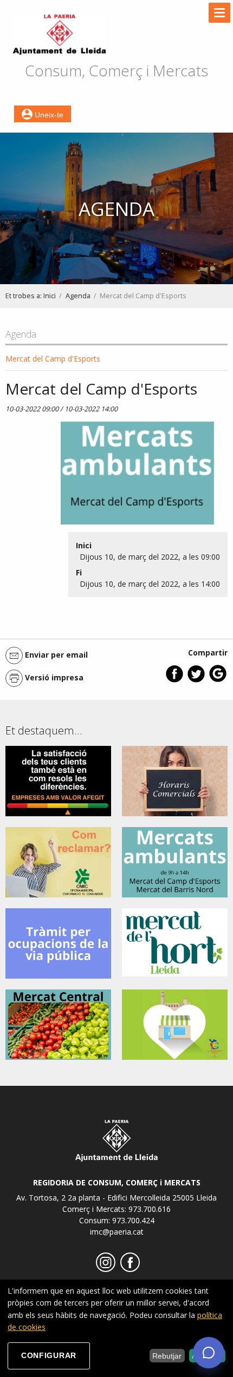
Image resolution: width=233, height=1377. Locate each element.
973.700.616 (149, 1209)
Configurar (48, 1355)
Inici (49, 295)
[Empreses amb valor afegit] (58, 780)
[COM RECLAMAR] (58, 861)
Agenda (78, 295)
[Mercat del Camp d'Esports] (138, 476)
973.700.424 (133, 1220)
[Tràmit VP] (58, 942)
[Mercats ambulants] (175, 861)
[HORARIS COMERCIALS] (175, 780)
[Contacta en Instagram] (104, 1269)
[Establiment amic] (175, 1024)
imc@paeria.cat (117, 1232)
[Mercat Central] (58, 1024)
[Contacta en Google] (218, 680)
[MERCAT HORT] (175, 941)
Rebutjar (167, 1356)
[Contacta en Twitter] (196, 680)
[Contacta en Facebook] (174, 680)
